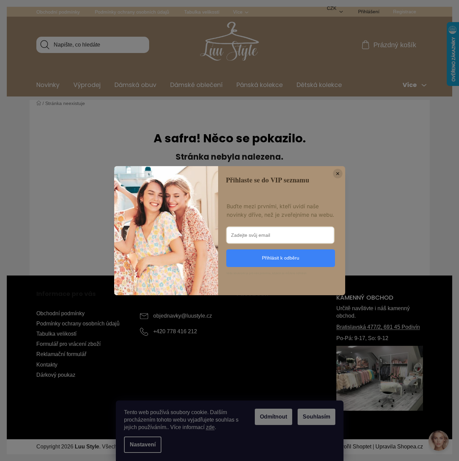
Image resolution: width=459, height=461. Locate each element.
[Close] (337, 173)
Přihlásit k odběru (280, 258)
